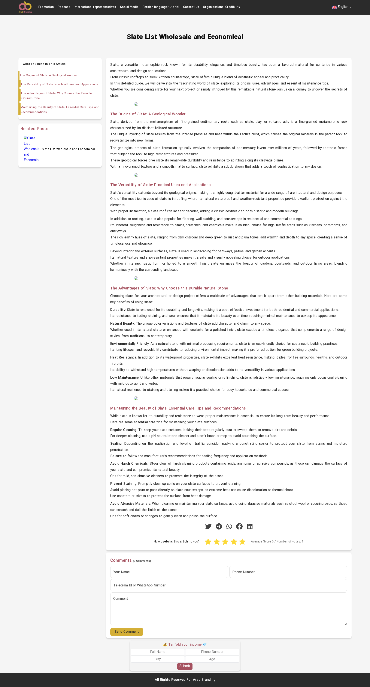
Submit (184, 666)
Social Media (129, 7)
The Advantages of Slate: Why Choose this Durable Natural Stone (56, 96)
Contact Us (191, 7)
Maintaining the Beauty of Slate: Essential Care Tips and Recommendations (60, 109)
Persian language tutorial (160, 7)
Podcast (64, 7)
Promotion (46, 7)
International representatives (95, 7)
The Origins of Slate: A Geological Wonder (48, 76)
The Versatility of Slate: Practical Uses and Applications (59, 85)
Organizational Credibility (221, 7)
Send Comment (127, 632)
